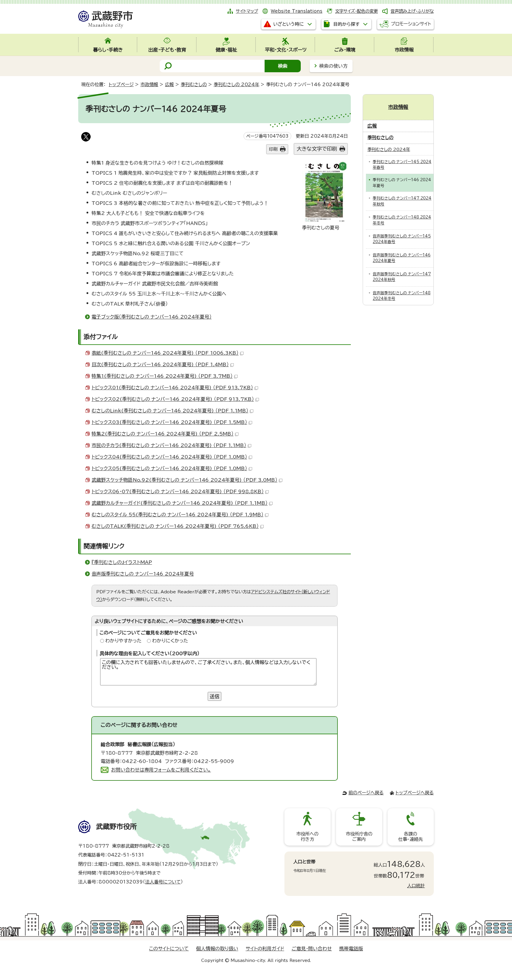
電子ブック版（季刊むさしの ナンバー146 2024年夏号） (152, 316)
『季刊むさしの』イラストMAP (122, 562)
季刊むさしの (194, 84)
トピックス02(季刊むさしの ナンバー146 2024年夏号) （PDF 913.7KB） (173, 399)
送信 (214, 696)
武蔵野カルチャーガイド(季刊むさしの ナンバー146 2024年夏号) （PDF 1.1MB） (180, 503)
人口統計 (416, 885)
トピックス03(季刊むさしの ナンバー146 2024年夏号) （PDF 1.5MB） (169, 422)
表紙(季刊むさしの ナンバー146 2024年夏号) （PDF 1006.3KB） (165, 353)
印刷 (273, 149)
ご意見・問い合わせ (312, 948)
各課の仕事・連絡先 (410, 836)
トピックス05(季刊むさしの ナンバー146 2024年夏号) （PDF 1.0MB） (169, 468)
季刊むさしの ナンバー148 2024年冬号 (402, 220)
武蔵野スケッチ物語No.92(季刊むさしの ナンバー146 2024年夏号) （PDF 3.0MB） (184, 480)
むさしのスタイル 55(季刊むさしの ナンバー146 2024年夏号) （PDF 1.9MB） (177, 514)
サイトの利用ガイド (265, 948)
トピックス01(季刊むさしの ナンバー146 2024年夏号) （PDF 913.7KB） (172, 387)
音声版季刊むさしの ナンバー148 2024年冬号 (402, 296)
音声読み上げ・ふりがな (412, 11)
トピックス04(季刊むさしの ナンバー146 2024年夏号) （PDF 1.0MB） (169, 456)
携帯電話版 (351, 948)
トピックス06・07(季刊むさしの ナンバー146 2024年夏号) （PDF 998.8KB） (178, 491)
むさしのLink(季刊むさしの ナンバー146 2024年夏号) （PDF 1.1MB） (170, 410)
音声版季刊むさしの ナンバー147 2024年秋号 (402, 277)
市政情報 (149, 84)
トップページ (121, 84)
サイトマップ (247, 11)
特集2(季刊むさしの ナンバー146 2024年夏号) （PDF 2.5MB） (162, 433)
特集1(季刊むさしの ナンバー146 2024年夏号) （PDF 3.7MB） (162, 376)
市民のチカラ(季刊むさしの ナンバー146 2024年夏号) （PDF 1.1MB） (169, 445)
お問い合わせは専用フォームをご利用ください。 (161, 769)
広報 (169, 84)
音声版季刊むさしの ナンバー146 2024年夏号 (143, 573)
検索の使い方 (333, 66)
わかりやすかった (123, 640)
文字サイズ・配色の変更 (356, 11)
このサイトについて (169, 948)
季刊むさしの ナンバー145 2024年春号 (402, 164)
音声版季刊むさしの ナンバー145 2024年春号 (402, 239)
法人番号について (163, 882)
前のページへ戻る (366, 793)
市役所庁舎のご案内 (359, 836)
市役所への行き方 (307, 836)
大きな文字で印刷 (317, 148)
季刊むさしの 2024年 (236, 84)
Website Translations (296, 11)
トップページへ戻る (415, 793)
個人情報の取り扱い (217, 948)
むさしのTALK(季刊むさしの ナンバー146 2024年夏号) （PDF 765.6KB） (175, 526)
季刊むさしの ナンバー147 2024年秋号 (402, 201)
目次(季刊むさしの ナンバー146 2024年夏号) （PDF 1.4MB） (160, 364)
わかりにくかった (170, 640)
